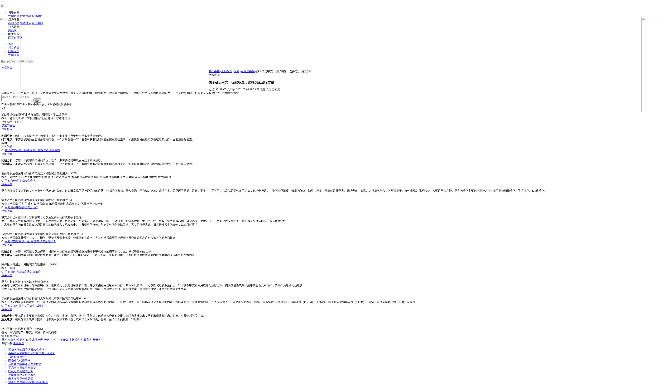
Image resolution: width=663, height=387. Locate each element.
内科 (236, 71)
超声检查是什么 (18, 356)
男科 (4, 339)
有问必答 (214, 71)
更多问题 (18, 343)
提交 (37, 100)
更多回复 (6, 153)
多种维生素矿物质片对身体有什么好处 (31, 353)
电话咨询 (37, 23)
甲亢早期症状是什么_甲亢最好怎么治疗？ (30, 241)
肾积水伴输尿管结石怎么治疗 (26, 349)
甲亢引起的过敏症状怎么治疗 (23, 271)
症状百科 (25, 15)
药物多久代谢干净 (19, 360)
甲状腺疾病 (248, 71)
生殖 (59, 339)
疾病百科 (13, 15)
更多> (16, 336)
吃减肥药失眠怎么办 (20, 371)
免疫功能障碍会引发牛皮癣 (24, 364)
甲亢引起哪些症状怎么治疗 (21, 207)
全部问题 (226, 71)
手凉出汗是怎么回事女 (22, 367)
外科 (47, 339)
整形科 (97, 339)
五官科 (88, 339)
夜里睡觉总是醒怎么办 (22, 375)
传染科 (67, 339)
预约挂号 (25, 23)
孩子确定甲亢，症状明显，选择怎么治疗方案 (32, 150)
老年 (41, 339)
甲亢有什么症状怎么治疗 (20, 180)
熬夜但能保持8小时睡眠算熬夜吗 (28, 382)
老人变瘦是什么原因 (20, 378)
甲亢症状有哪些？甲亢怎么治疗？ (25, 305)
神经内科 (77, 339)
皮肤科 (12, 339)
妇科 (28, 339)
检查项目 (37, 15)
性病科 (21, 339)
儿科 (34, 339)
